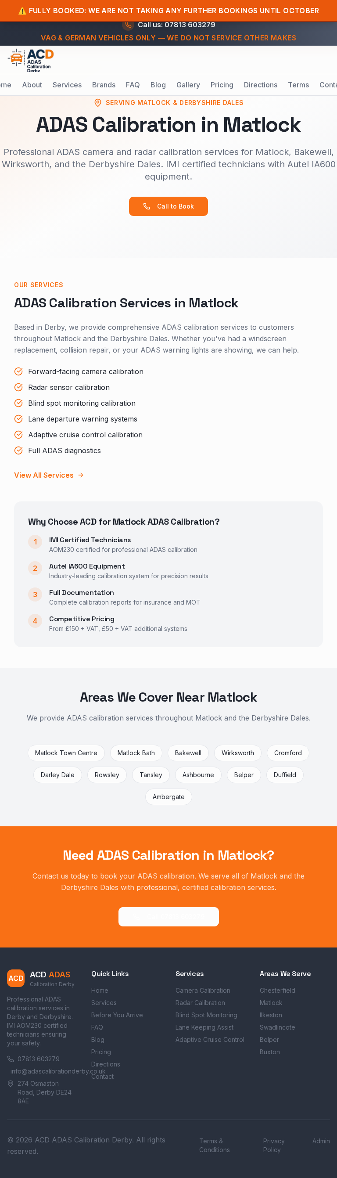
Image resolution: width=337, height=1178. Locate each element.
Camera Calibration (203, 990)
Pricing (222, 84)
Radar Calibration (200, 1002)
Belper (269, 1039)
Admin (321, 1141)
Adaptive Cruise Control (210, 1039)
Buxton (270, 1052)
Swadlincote (277, 1027)
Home (99, 990)
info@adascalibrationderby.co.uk (44, 1071)
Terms (298, 84)
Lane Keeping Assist (204, 1027)
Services (67, 84)
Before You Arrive (117, 1015)
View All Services (44, 475)
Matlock (271, 1002)
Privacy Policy (274, 1145)
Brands (103, 84)
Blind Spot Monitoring (206, 1015)
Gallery (188, 84)
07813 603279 (39, 1059)
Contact (102, 1076)
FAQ (133, 84)
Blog (158, 84)
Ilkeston (271, 1015)
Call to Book (175, 206)
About (32, 84)
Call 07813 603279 (175, 916)
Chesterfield (277, 990)
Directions (260, 84)
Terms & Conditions (214, 1145)
